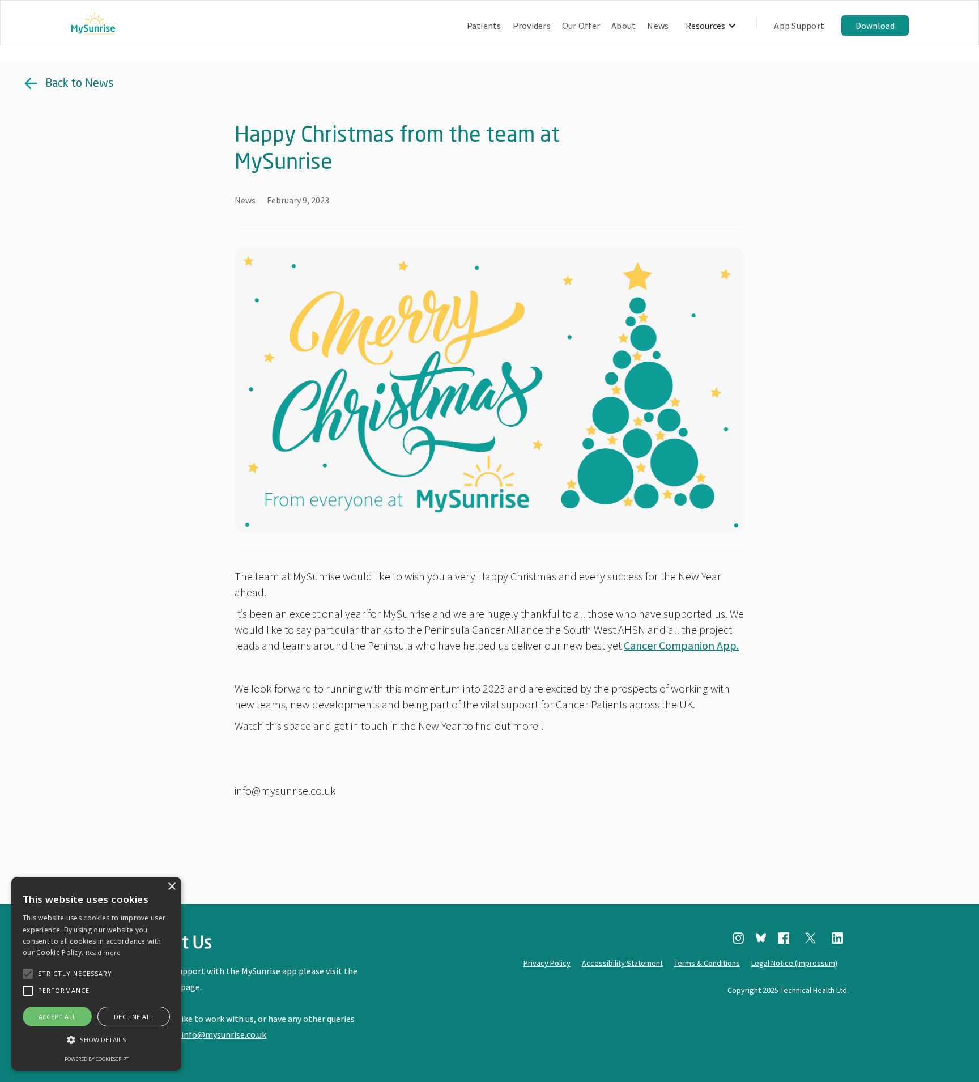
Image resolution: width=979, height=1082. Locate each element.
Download (875, 25)
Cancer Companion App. (681, 645)
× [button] (171, 886)
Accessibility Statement (622, 963)
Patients (484, 25)
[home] (93, 25)
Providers (532, 25)
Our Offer (581, 25)
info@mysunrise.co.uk (223, 1034)
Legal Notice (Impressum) (794, 963)
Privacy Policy (547, 963)
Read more (103, 952)
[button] (711, 25)
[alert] (96, 974)
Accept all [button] (57, 1016)
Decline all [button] (134, 1016)
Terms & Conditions (707, 963)
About (623, 25)
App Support (799, 25)
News (658, 25)
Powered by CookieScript (97, 1059)
